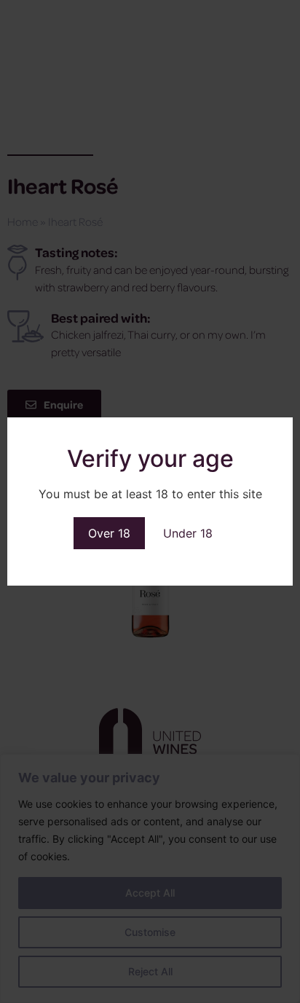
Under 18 (188, 533)
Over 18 (109, 533)
